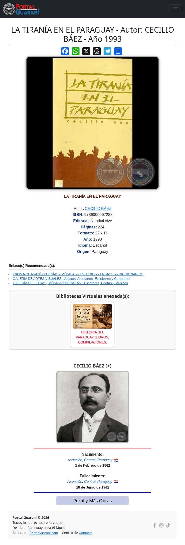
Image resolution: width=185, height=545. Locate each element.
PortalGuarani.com (43, 533)
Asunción (74, 460)
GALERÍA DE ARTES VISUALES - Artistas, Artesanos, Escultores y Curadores (71, 279)
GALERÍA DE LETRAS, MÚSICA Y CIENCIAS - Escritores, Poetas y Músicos (70, 283)
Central (89, 460)
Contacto (85, 533)
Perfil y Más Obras (92, 500)
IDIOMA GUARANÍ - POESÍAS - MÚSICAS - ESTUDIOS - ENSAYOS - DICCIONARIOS (78, 274)
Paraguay (104, 460)
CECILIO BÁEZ (98, 209)
